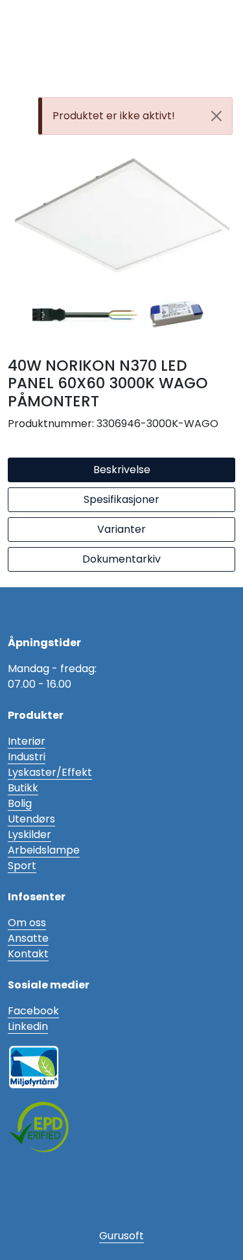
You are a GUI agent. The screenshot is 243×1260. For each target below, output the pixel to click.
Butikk (23, 787)
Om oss (27, 922)
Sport (22, 865)
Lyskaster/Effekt (50, 772)
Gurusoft (121, 1235)
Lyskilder (29, 834)
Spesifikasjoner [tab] (121, 499)
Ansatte (28, 938)
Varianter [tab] (121, 529)
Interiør (26, 741)
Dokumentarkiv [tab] (121, 559)
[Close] (216, 116)
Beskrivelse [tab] (121, 469)
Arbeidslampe (44, 850)
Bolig (20, 803)
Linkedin (28, 1026)
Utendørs (31, 818)
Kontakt (28, 953)
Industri (26, 756)
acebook (36, 1010)
